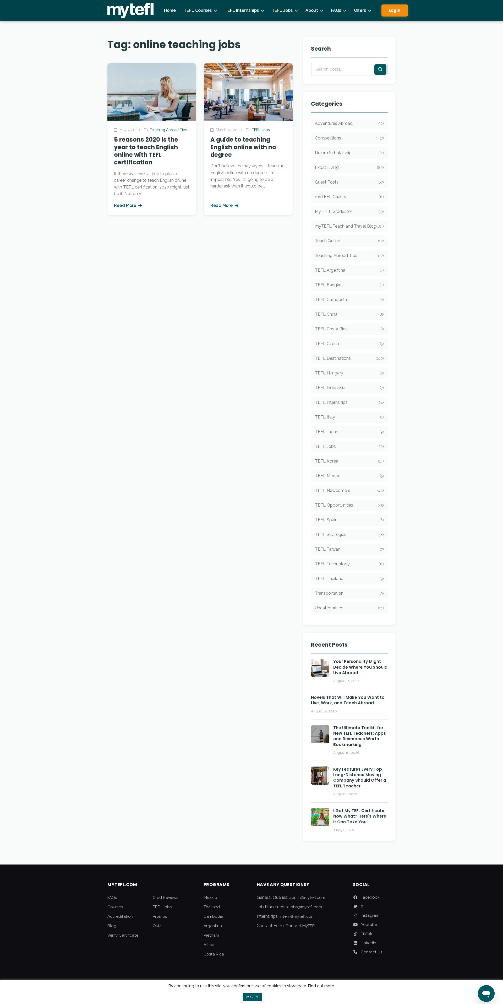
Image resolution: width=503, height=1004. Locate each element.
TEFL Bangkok (349, 284)
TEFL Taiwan (349, 549)
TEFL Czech (349, 343)
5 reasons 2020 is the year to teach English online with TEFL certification (146, 151)
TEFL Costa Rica (349, 328)
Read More (125, 205)
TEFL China (349, 314)
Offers (360, 10)
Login (395, 10)
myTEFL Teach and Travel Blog (349, 226)
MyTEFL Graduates (349, 211)
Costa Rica (214, 954)
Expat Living (349, 167)
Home (170, 10)
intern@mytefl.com (297, 916)
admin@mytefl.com (307, 897)
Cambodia (213, 916)
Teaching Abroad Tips (168, 130)
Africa (209, 944)
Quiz (157, 926)
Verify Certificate (122, 935)
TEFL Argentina (349, 270)
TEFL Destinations (349, 358)
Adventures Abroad (349, 123)
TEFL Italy (349, 417)
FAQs (336, 10)
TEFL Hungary (349, 373)
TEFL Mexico (349, 475)
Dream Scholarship (349, 152)
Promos (160, 916)
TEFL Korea (349, 461)
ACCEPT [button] (252, 997)
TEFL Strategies (349, 534)
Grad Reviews (165, 897)
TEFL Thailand (349, 578)
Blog (111, 926)
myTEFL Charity (349, 196)
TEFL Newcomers (349, 490)
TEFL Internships (242, 10)
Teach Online (349, 240)
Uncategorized (349, 607)
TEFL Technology (349, 563)
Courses (115, 907)
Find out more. (321, 986)
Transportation (349, 593)
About (311, 10)
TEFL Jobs (282, 10)
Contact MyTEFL (301, 926)
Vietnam (211, 935)
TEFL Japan (349, 431)
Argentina (213, 926)
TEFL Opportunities (349, 505)
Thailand (212, 907)
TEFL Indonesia (349, 387)
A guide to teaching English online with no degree (243, 147)
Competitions (349, 138)
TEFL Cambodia (349, 299)
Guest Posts (349, 182)
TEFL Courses (198, 10)
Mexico (210, 897)
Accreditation (120, 916)
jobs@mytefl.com (306, 907)
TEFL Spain (349, 519)
